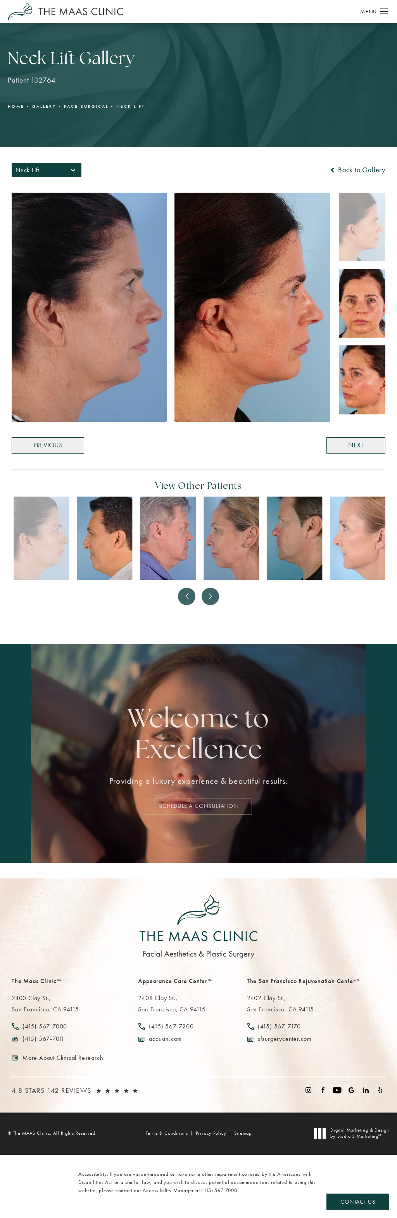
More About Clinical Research (62, 1058)
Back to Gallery (360, 169)
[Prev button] (186, 596)
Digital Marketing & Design (359, 1133)
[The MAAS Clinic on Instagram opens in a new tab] (308, 1090)
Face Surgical (86, 106)
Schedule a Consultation (198, 806)
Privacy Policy (211, 1133)
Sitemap (243, 1133)
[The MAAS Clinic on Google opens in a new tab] (351, 1090)
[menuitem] (308, 1090)
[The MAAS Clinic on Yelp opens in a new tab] (380, 1090)
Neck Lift (130, 106)
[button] (384, 12)
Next (356, 444)
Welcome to (198, 736)
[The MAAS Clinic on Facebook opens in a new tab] (323, 1090)
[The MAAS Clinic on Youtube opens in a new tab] (337, 1090)
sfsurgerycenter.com (285, 1039)
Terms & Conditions (167, 1133)
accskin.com (165, 1039)
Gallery (44, 106)
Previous (47, 444)
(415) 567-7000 (219, 1190)
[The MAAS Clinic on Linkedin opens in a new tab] (366, 1090)
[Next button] (210, 596)
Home (16, 106)
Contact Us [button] (357, 1201)
